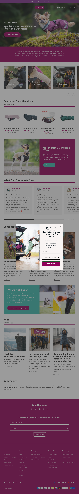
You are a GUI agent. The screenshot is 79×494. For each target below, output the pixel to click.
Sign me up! (51, 263)
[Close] (61, 226)
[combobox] (51, 258)
